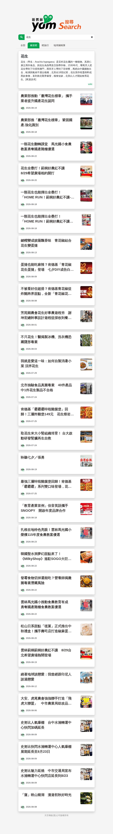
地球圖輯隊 (59, 45)
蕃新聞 (33, 45)
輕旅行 (45, 45)
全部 (23, 45)
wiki (90, 84)
